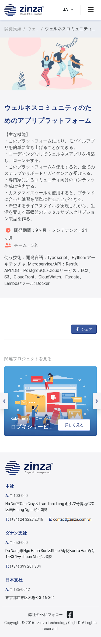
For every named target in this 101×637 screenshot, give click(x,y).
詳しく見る (74, 425)
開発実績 (13, 28)
